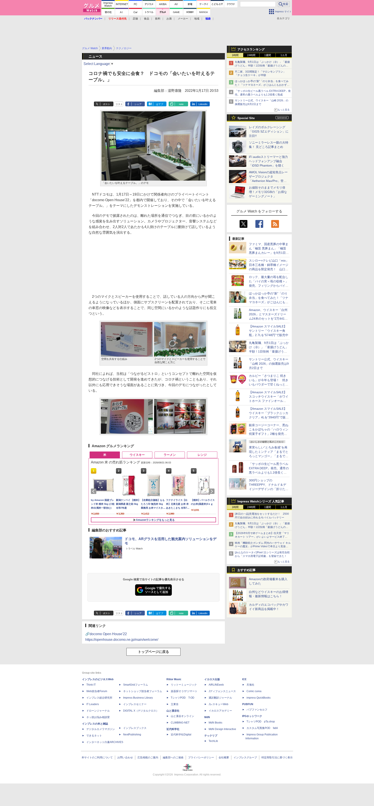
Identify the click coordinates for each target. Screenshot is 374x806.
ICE (244, 679)
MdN (207, 717)
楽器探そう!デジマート (184, 691)
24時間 (251, 55)
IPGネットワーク (252, 716)
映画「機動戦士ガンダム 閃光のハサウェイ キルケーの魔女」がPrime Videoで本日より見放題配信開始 (263, 546)
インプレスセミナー (135, 704)
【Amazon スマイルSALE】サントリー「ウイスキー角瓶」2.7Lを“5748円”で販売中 (268, 331)
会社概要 (224, 757)
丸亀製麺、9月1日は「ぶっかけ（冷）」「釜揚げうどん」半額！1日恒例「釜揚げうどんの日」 (262, 65)
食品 (146, 18)
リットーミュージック (184, 684)
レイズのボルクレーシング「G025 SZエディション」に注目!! (269, 131)
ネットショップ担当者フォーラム (142, 691)
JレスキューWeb (218, 704)
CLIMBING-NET (180, 722)
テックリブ (210, 735)
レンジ (202, 454)
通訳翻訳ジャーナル (220, 697)
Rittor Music (173, 679)
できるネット (94, 735)
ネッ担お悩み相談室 (98, 717)
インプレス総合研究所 (99, 697)
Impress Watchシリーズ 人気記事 (260, 501)
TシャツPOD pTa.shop (261, 721)
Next (212, 491)
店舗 (135, 18)
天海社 (250, 684)
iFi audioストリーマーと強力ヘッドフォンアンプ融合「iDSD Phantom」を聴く (268, 161)
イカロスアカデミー (220, 710)
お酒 (169, 18)
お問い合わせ (125, 757)
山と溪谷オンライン (182, 716)
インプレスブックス (135, 728)
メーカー (183, 18)
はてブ (159, 104)
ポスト (106, 104)
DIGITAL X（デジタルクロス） (141, 710)
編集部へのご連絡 (173, 757)
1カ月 (283, 55)
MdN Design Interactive (222, 729)
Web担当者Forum (96, 691)
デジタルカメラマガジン (100, 729)
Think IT (91, 684)
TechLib (213, 741)
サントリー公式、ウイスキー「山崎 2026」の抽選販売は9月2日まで (269, 364)
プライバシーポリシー (201, 757)
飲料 (157, 18)
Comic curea (254, 691)
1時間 (235, 55)
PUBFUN (247, 704)
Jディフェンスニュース (222, 691)
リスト (119, 104)
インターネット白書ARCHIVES (104, 742)
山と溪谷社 (172, 710)
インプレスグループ (245, 757)
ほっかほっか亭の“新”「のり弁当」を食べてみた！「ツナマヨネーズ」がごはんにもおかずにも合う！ (262, 85)
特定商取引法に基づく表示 (277, 757)
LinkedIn (202, 104)
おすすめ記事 (246, 570)
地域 (196, 18)
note (181, 104)
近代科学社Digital (181, 734)
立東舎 (175, 704)
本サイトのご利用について (97, 757)
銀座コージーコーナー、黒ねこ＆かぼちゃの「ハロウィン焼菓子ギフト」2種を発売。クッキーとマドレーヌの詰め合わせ (268, 433)
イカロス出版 (212, 679)
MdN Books (215, 722)
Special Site (246, 118)
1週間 (267, 55)
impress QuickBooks (259, 697)
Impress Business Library (138, 697)
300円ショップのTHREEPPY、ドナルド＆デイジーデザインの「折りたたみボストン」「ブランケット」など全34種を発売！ (268, 489)
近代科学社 (172, 729)
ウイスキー (137, 454)
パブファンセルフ (257, 709)
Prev (94, 491)
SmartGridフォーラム (135, 684)
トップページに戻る (153, 652)
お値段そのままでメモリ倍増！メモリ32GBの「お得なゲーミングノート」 (268, 192)
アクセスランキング (251, 49)
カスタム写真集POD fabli (262, 728)
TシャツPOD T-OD (182, 697)
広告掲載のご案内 (147, 757)
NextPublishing (132, 734)
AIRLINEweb (216, 684)
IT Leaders (92, 704)
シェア (138, 104)
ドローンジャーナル (98, 710)
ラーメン (170, 454)
